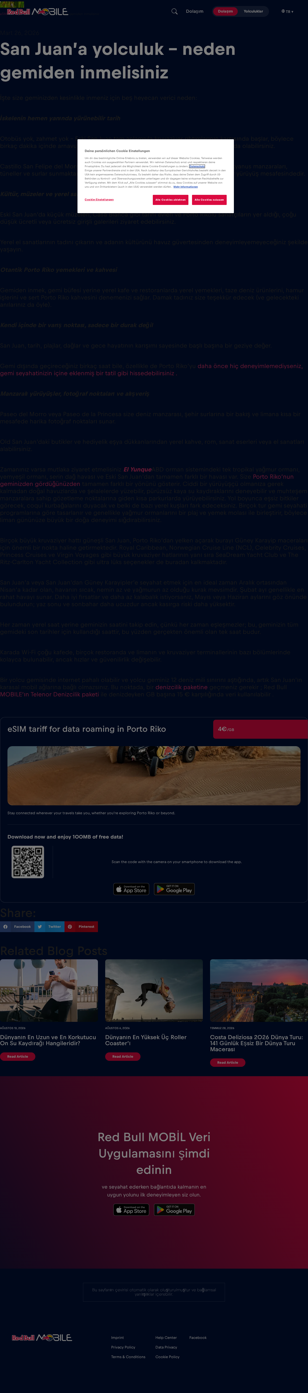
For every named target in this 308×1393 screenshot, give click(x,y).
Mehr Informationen (185, 186)
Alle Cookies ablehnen (170, 199)
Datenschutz (197, 166)
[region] (155, 176)
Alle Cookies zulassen (209, 199)
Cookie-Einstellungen (99, 199)
